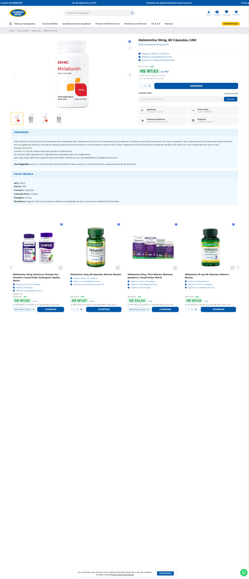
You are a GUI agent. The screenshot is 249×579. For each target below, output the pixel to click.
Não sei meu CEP (231, 93)
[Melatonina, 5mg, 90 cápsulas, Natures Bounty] (95, 247)
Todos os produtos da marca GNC (154, 44)
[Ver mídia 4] (59, 118)
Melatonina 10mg (50, 31)
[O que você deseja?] (132, 13)
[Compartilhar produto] (129, 47)
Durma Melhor (23, 31)
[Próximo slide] (238, 267)
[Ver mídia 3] (45, 118)
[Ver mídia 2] (31, 118)
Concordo (165, 573)
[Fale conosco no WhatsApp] (243, 572)
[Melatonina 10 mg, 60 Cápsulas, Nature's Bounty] (210, 247)
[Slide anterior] (11, 267)
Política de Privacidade (122, 574)
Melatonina (36, 31)
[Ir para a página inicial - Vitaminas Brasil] (18, 13)
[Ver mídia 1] (17, 118)
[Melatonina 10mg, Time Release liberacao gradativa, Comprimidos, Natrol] (153, 247)
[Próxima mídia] (130, 74)
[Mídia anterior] (14, 74)
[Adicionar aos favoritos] (129, 41)
